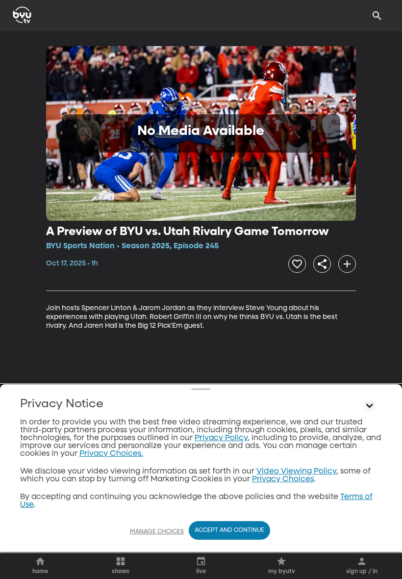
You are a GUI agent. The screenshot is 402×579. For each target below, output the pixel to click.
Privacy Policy (221, 438)
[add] (347, 264)
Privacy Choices (283, 479)
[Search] (377, 15)
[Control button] (369, 406)
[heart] (297, 264)
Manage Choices (157, 532)
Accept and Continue (229, 530)
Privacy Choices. (111, 454)
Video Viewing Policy (296, 471)
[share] (322, 264)
